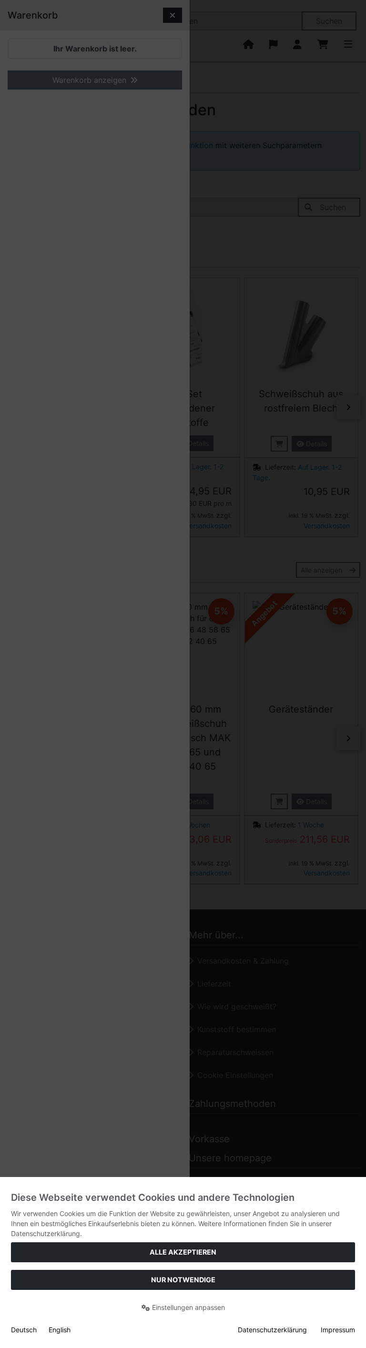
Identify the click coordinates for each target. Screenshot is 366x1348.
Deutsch (24, 1330)
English (60, 1330)
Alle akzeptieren (183, 1252)
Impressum (338, 1330)
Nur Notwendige (183, 1280)
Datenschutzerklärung (272, 1330)
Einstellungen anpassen (187, 1307)
